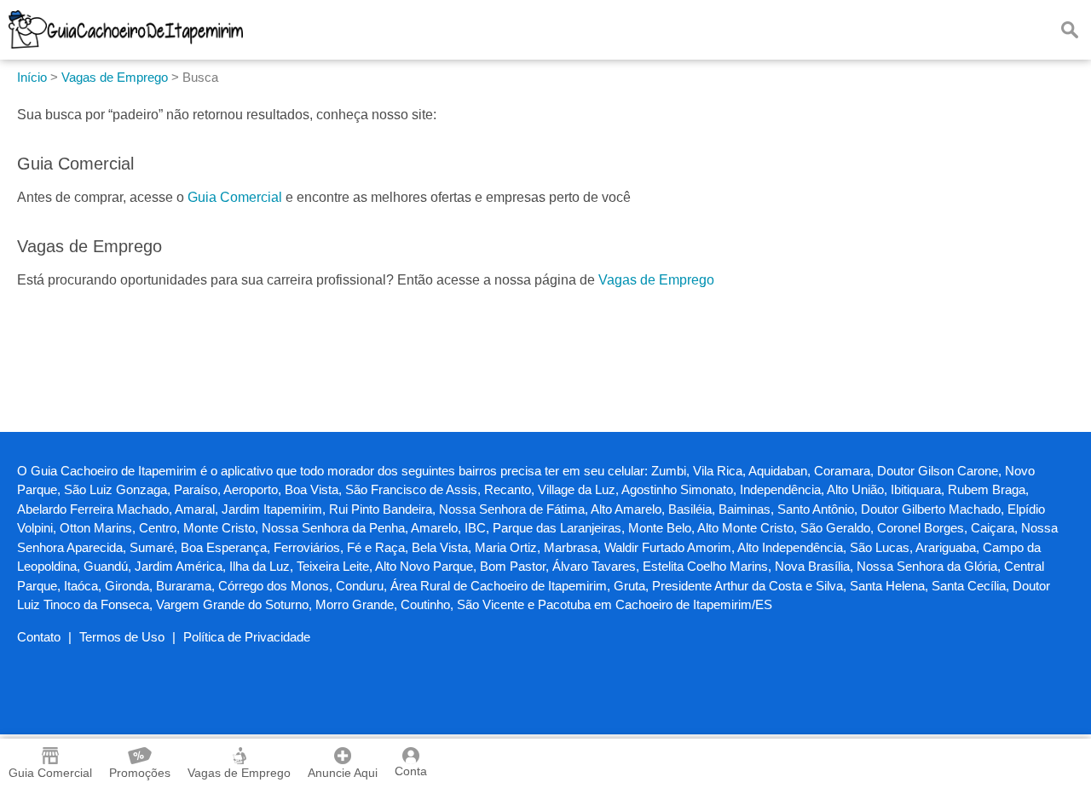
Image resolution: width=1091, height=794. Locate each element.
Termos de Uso (122, 637)
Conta (411, 771)
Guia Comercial (235, 197)
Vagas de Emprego (656, 280)
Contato (39, 637)
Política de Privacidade (246, 637)
